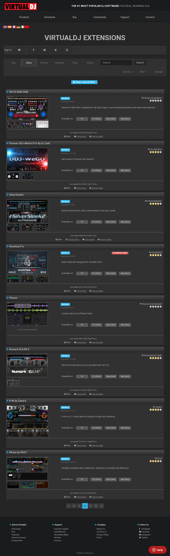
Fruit (160, 458)
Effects (44, 62)
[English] (5, 26)
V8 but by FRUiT (18, 452)
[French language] (14, 26)
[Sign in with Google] (67, 50)
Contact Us (102, 532)
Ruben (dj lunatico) (153, 98)
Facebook (145, 529)
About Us (101, 529)
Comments (81, 136)
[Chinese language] (27, 26)
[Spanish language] (9, 26)
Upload (159, 71)
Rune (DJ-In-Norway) (152, 304)
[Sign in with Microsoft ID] (44, 50)
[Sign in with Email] (19, 50)
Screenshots (17, 540)
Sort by (127, 71)
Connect (150, 17)
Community (100, 17)
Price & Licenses (19, 537)
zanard (159, 407)
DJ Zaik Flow (156, 149)
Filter (143, 71)
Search (140, 62)
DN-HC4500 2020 (18, 92)
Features (15, 535)
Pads (75, 62)
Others (90, 62)
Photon (13, 298)
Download (49, 17)
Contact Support (61, 529)
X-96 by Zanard (17, 400)
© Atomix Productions (85, 553)
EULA (99, 537)
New (13, 62)
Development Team (153, 355)
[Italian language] (22, 26)
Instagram (146, 535)
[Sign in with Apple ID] (56, 50)
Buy (75, 17)
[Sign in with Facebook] (33, 50)
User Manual (59, 532)
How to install (97, 136)
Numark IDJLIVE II (19, 349)
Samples (59, 62)
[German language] (18, 26)
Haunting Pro (16, 246)
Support (125, 17)
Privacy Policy (103, 535)
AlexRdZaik (157, 252)
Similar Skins (73, 239)
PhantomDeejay (155, 201)
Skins (29, 62)
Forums (57, 540)
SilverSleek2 (16, 194)
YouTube (145, 532)
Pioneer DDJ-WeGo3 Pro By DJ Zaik (29, 143)
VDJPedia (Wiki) (61, 535)
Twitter (144, 537)
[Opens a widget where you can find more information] (157, 550)
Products (24, 17)
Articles (57, 537)
